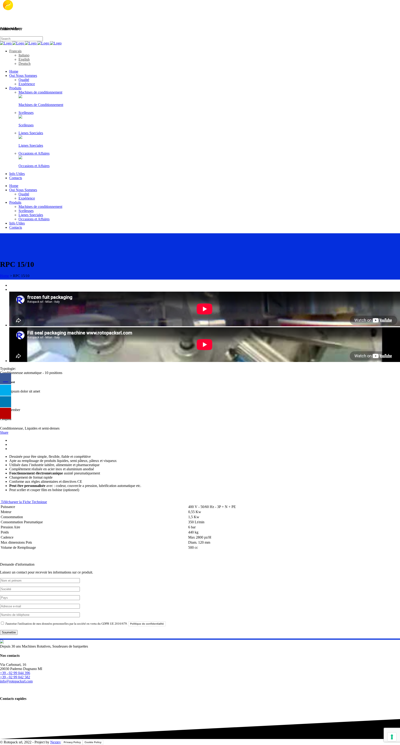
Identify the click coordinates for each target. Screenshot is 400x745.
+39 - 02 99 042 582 (15, 677)
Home (4, 276)
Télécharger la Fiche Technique (23, 502)
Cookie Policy (92, 742)
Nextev (55, 742)
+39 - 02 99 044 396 (15, 673)
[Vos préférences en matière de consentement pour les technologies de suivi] (392, 737)
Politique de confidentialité (147, 623)
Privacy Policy (72, 742)
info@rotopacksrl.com (16, 681)
